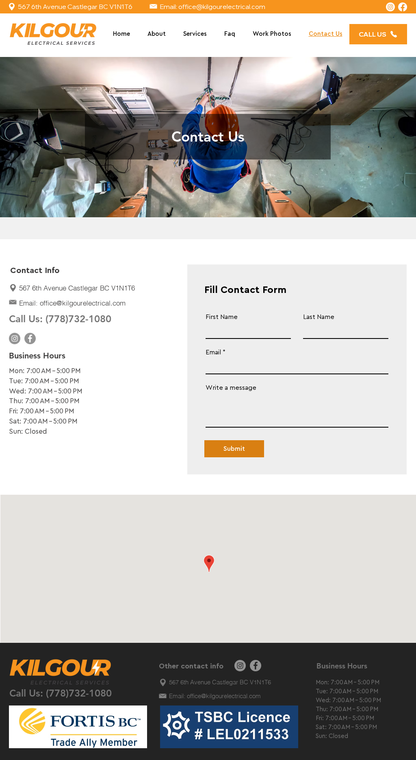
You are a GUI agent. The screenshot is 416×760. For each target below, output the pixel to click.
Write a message (231, 387)
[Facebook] (402, 6)
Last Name (318, 317)
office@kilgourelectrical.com (221, 6)
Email (213, 352)
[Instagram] (390, 6)
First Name (222, 317)
